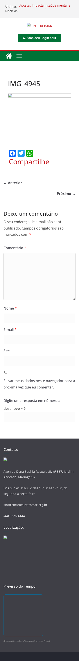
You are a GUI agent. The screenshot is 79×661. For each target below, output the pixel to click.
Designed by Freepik (41, 641)
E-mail (10, 329)
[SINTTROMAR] (9, 56)
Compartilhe (29, 161)
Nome (10, 308)
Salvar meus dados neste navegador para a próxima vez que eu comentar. (39, 384)
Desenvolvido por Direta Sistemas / (18, 641)
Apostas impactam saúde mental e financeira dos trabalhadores (44, 8)
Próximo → (66, 193)
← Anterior (13, 182)
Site (7, 350)
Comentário (15, 247)
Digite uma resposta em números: (32, 400)
